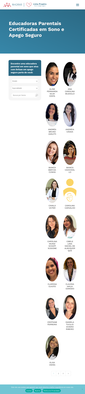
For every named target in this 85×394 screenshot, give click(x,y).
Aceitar (29, 391)
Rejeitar (37, 391)
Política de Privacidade (52, 391)
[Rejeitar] (82, 389)
